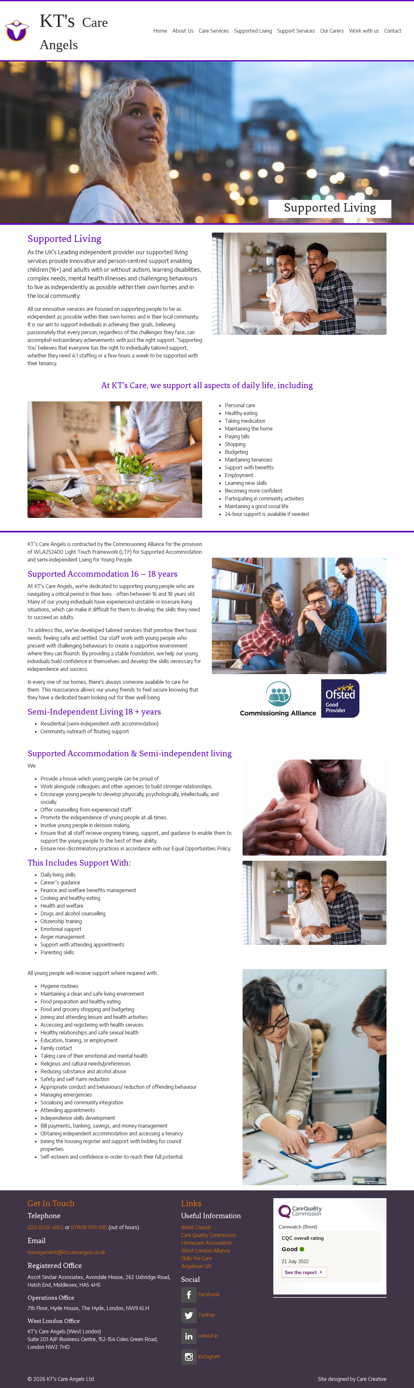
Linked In (207, 1335)
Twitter (206, 1315)
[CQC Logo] (300, 1216)
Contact (392, 30)
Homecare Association (206, 1243)
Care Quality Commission (208, 1235)
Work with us (364, 30)
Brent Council (195, 1227)
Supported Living (253, 30)
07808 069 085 (89, 1227)
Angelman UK (196, 1266)
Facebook (208, 1294)
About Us (183, 30)
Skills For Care (196, 1258)
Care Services (214, 30)
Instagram (208, 1356)
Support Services (296, 30)
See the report (301, 1272)
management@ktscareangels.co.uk (66, 1252)
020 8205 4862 (45, 1227)
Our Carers (332, 30)
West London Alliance (205, 1250)
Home (160, 30)
